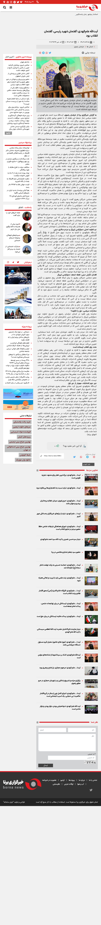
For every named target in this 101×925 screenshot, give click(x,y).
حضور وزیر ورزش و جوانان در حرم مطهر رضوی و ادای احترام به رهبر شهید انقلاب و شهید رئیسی (17, 82)
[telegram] (43, 53)
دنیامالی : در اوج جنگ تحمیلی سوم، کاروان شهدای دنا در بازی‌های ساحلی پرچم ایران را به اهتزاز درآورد (18, 336)
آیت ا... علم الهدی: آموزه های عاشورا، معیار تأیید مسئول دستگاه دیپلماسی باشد (59, 643)
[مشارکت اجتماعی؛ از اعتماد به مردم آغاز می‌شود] (27, 249)
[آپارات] (8, 2)
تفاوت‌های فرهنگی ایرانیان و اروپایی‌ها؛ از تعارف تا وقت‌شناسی (18, 344)
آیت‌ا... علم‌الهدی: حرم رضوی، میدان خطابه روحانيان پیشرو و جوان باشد (60, 502)
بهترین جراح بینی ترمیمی (20, 441)
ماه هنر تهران (24, 62)
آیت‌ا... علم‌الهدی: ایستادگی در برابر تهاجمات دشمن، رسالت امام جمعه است (60, 605)
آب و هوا (80, 784)
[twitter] (50, 53)
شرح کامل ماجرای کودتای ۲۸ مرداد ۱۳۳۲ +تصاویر (19, 197)
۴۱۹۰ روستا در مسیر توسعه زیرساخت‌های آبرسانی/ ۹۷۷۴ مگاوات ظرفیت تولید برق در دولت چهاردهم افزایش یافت (17, 364)
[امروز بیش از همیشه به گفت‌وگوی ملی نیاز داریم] (27, 227)
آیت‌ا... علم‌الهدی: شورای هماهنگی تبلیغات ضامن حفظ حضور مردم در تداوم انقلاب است (59, 528)
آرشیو (8, 133)
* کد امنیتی (92, 754)
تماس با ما (93, 780)
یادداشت (28, 207)
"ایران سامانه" (8, 802)
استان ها (90, 46)
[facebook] (40, 53)
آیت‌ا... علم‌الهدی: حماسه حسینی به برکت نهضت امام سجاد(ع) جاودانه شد (60, 566)
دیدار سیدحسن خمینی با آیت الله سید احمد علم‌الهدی (60, 539)
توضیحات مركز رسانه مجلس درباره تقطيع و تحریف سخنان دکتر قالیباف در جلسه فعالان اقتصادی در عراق (17, 152)
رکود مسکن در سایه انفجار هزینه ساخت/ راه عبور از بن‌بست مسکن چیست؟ (17, 101)
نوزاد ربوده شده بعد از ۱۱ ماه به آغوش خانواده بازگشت (18, 174)
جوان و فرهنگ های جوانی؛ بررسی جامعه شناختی (18, 350)
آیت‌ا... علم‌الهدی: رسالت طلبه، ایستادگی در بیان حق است (58, 616)
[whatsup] (47, 53)
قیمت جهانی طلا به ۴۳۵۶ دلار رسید (18, 186)
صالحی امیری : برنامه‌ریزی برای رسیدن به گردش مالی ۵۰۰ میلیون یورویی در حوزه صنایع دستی (17, 110)
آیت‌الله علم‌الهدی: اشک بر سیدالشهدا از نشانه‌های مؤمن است (59, 656)
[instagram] (8, 262)
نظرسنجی (56, 784)
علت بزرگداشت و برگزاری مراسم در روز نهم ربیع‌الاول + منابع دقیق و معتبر (17, 162)
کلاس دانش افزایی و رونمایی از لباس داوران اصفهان (18, 75)
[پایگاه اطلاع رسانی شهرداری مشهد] (18, 405)
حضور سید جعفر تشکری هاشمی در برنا (65, 552)
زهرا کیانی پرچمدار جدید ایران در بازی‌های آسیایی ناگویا (18, 191)
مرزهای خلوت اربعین (22, 426)
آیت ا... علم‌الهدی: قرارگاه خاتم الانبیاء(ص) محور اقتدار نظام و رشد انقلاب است (59, 592)
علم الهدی (86, 464)
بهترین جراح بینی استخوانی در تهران (19, 448)
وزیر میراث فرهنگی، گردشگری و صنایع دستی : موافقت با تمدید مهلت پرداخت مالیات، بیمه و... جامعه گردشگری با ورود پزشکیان (18, 119)
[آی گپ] (4, 2)
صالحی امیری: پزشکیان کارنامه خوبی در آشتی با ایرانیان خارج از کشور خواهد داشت (18, 68)
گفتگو (21, 207)
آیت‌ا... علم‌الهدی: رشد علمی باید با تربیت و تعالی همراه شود (59, 579)
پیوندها (72, 780)
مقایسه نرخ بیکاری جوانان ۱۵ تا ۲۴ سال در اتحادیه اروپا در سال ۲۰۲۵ (17, 372)
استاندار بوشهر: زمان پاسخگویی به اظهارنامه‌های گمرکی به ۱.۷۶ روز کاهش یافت (69, 14)
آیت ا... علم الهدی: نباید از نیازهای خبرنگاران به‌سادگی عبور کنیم (58, 515)
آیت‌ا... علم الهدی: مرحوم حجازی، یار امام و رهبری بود (59, 667)
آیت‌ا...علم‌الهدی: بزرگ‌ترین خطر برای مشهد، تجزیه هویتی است (61, 476)
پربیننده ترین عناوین (24, 57)
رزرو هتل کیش (24, 436)
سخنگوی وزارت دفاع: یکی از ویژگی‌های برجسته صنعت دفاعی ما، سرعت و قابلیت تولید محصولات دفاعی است (18, 91)
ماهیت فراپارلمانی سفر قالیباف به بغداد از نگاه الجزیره (18, 180)
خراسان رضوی (79, 46)
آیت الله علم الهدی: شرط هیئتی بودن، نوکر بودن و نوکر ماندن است (60, 707)
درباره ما (82, 780)
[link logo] (87, 8)
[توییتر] (18, 2)
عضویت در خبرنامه (49, 780)
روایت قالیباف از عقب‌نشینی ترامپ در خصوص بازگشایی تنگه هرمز (17, 378)
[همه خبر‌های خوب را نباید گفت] (27, 216)
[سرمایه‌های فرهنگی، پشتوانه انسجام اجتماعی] (27, 238)
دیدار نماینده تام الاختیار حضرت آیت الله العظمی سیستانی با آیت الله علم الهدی (58, 630)
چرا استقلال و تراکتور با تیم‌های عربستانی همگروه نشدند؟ (18, 356)
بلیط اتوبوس (25, 455)
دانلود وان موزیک (23, 460)
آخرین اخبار (9, 57)
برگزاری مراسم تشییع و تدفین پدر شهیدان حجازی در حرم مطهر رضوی (59, 682)
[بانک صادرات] (18, 393)
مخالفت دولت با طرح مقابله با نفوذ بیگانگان (18, 168)
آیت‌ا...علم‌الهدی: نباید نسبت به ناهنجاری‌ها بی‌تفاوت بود (58, 488)
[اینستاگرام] (11, 2)
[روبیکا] (21, 2)
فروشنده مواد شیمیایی (21, 431)
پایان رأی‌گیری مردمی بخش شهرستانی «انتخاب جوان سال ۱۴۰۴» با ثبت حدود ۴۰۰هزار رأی (18, 129)
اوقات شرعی (68, 784)
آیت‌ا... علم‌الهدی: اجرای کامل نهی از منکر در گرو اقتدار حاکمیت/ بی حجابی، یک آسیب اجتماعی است (60, 695)
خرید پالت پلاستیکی (22, 422)
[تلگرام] (14, 2)
